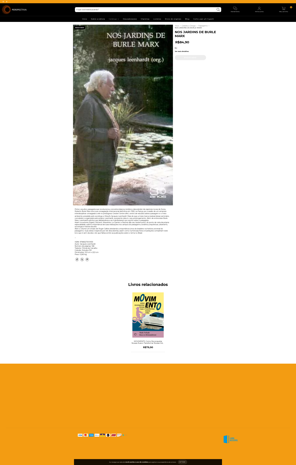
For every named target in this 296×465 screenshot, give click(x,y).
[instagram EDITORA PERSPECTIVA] (3, 2)
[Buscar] (218, 9)
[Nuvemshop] (283, 451)
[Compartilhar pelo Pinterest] (87, 260)
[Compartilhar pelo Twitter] (82, 260)
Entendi (182, 462)
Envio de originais (173, 19)
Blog (187, 19)
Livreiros (157, 19)
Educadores (10, 385)
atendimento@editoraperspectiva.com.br (121, 381)
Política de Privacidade (15, 420)
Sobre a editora (98, 19)
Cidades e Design (189, 26)
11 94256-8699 (110, 376)
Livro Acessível (11, 398)
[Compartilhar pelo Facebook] (77, 260)
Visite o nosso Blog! (113, 390)
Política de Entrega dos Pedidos (18, 412)
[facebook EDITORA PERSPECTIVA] (6, 2)
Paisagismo (203, 26)
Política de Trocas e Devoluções (18, 416)
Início (84, 19)
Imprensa (145, 19)
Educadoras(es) (130, 19)
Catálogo (113, 19)
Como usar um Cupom (203, 19)
